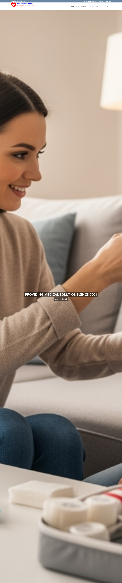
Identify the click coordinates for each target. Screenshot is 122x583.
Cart (96, 1)
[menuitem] (85, 1)
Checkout (101, 1)
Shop (85, 1)
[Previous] (3, 296)
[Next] (118, 296)
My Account (91, 1)
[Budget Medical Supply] (23, 6)
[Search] (100, 6)
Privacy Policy (108, 1)
